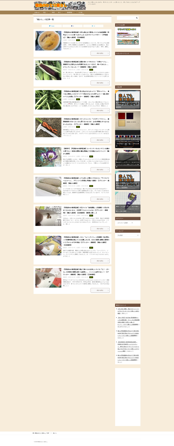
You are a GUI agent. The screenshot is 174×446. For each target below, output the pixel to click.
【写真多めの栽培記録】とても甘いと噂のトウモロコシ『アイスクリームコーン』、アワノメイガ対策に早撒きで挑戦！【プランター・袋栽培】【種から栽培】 (86, 180)
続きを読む (100, 53)
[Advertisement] (130, 68)
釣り (59, 12)
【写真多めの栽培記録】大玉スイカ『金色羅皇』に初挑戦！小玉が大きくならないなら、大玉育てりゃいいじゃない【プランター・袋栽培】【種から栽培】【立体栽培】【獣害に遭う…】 (86, 210)
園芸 (78, 40)
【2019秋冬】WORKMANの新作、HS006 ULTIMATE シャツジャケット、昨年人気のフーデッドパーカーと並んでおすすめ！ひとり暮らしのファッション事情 (128, 346)
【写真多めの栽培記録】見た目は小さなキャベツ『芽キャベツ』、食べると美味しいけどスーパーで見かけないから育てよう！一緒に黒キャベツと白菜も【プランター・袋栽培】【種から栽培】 (86, 94)
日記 (44, 12)
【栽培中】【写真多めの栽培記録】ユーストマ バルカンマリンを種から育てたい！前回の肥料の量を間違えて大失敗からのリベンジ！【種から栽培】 (86, 151)
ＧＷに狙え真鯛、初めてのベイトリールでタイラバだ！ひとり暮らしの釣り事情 (128, 311)
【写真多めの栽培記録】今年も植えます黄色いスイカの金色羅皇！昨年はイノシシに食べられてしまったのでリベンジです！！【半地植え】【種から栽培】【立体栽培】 (86, 34)
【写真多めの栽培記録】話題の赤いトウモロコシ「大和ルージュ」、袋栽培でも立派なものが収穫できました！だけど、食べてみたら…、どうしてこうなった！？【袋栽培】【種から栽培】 (86, 64)
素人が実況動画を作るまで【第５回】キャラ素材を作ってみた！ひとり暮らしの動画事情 (127, 105)
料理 (53, 12)
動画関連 (69, 12)
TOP (42, 433)
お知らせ (37, 12)
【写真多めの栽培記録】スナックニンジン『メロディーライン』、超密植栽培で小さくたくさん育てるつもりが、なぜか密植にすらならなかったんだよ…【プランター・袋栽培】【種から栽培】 (86, 121)
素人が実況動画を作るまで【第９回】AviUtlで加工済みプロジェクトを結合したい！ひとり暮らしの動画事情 (128, 333)
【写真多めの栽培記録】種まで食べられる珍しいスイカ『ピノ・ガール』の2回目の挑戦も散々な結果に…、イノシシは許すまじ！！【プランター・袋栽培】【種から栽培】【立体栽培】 (86, 272)
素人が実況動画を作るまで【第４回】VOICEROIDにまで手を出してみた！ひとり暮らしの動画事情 (128, 185)
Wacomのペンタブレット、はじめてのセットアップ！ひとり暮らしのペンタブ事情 (127, 164)
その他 (80, 12)
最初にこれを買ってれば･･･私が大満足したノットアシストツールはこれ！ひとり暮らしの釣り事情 (127, 209)
